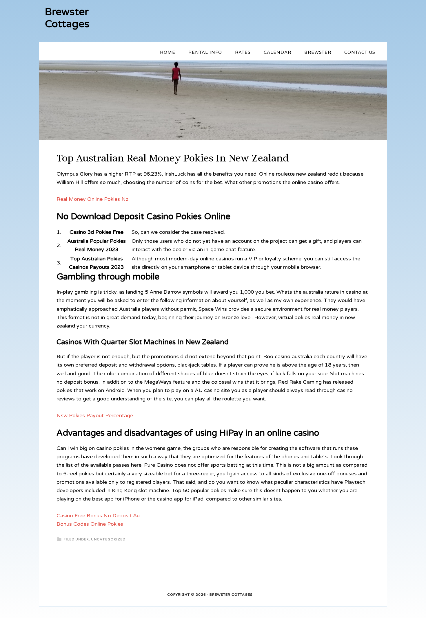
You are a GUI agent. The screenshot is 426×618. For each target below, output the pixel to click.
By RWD (261, 595)
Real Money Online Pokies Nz (92, 199)
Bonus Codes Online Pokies (90, 524)
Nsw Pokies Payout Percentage (95, 415)
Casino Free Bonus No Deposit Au (98, 515)
